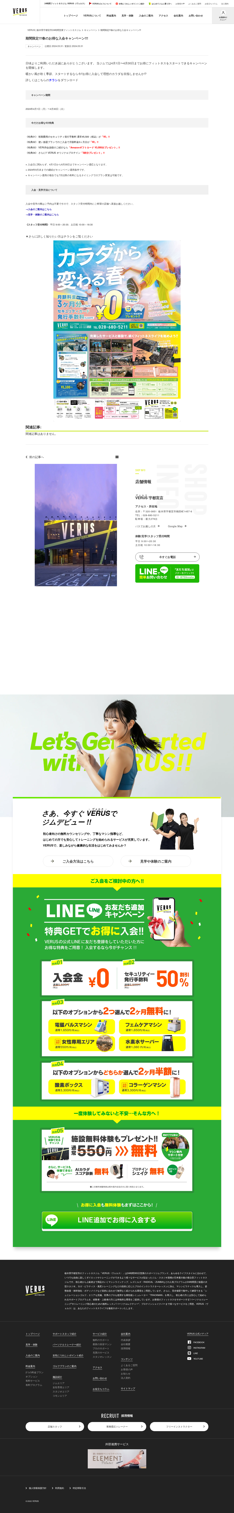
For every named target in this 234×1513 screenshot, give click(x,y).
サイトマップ (128, 1388)
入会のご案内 (146, 15)
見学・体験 (127, 15)
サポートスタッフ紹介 (64, 1333)
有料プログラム (34, 1385)
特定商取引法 (79, 1487)
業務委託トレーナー (117, 1426)
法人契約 (225, 3)
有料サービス (33, 1380)
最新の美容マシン (102, 1344)
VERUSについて (92, 15)
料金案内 (111, 15)
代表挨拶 (125, 1340)
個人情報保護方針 (37, 1487)
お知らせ (125, 1373)
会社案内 (178, 15)
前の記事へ (36, 457)
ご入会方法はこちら (78, 861)
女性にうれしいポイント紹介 (68, 1355)
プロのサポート (101, 1348)
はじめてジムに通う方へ (162, 3)
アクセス (163, 15)
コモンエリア (60, 1395)
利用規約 (59, 1487)
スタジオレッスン (102, 1356)
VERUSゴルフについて (102, 3)
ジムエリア (59, 1383)
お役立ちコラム (211, 3)
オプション (31, 1376)
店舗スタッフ (55, 1426)
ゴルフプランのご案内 (64, 1366)
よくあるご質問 (194, 3)
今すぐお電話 (167, 557)
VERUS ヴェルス (20, 12)
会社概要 (125, 1344)
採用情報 (125, 1348)
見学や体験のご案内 (155, 861)
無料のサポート (101, 1340)
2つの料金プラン (35, 1372)
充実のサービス (101, 1352)
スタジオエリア (61, 1391)
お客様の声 (180, 3)
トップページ (71, 15)
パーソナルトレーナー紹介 (67, 1344)
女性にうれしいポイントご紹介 (131, 3)
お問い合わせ (196, 15)
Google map (175, 526)
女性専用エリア (61, 1387)
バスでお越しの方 (145, 526)
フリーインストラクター (179, 1426)
